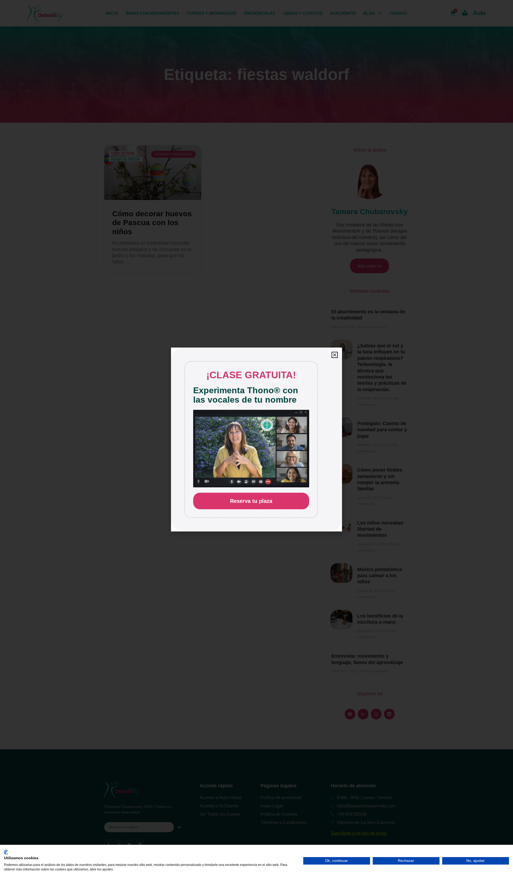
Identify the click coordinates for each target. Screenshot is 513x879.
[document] (256, 439)
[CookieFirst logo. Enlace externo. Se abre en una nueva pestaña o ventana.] (6, 852)
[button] (335, 355)
